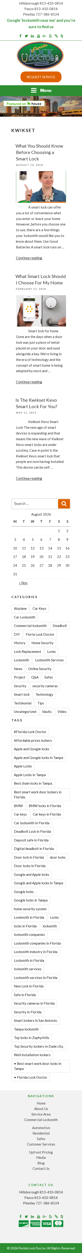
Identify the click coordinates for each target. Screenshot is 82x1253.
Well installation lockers (32, 1055)
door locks (58, 857)
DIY (17, 634)
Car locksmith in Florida (31, 823)
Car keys (20, 814)
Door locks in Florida (30, 866)
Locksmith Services (49, 660)
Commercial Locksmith (41, 1120)
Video (62, 711)
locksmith (50, 926)
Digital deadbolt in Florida (34, 848)
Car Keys (39, 608)
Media (41, 1157)
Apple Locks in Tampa (30, 775)
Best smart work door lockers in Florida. (38, 794)
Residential (41, 1133)
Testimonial (22, 703)
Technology (44, 694)
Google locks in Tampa (31, 900)
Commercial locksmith (30, 626)
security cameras (45, 686)
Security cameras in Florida (34, 1003)
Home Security (42, 643)
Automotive (41, 1128)
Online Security (39, 669)
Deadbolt (60, 626)
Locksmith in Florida (29, 960)
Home (41, 1103)
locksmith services (27, 969)
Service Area (41, 1114)
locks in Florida (25, 926)
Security (20, 686)
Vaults (47, 711)
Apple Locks (23, 766)
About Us (41, 1109)
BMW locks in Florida (45, 806)
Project (19, 677)
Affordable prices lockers (33, 740)
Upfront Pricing (41, 1152)
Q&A (34, 677)
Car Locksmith (24, 617)
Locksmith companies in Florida (37, 943)
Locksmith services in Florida (35, 977)
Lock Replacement (27, 651)
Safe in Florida (25, 995)
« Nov (23, 583)
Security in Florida (27, 1012)
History (20, 643)
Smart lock (22, 694)
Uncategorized (25, 711)
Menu (45, 90)
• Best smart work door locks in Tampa (37, 1066)
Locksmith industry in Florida (35, 952)
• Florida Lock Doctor (30, 1077)
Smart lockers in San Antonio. (36, 1020)
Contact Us (41, 1168)
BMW (18, 806)
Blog (41, 1163)
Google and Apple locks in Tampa (38, 883)
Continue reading (29, 258)
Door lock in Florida (29, 857)
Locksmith (21, 660)
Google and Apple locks (31, 874)
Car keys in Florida (47, 814)
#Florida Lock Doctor (30, 732)
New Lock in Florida (29, 986)
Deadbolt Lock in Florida (32, 831)
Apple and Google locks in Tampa (38, 758)
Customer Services (41, 1144)
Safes (48, 677)
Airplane (20, 608)
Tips (40, 703)
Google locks (24, 892)
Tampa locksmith (26, 1029)
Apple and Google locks (31, 749)
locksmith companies (29, 934)
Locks (51, 651)
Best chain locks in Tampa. (33, 783)
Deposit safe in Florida (31, 840)
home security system (30, 909)
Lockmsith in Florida (29, 917)
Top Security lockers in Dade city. (39, 1046)
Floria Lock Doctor (40, 634)
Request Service (41, 77)
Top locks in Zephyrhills (31, 1038)
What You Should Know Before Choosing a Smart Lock (39, 152)
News (18, 669)
